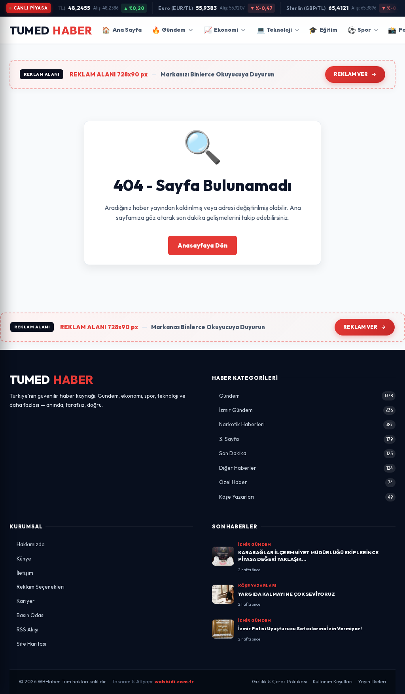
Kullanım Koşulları (332, 681)
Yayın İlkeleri (372, 681)
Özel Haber (306, 482)
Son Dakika (306, 453)
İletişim (25, 573)
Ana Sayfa (122, 30)
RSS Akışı (27, 629)
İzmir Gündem (306, 410)
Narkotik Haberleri (306, 424)
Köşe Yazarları (306, 497)
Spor (359, 30)
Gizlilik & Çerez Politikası (279, 681)
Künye (24, 558)
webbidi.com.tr (174, 681)
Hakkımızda (31, 544)
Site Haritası (31, 644)
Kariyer (26, 601)
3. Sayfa (306, 439)
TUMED (51, 379)
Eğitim (323, 30)
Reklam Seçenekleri (40, 586)
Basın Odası (31, 615)
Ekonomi (221, 30)
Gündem (168, 30)
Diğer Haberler (306, 468)
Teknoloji (274, 30)
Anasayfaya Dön (202, 245)
